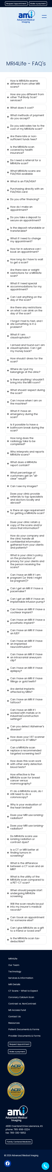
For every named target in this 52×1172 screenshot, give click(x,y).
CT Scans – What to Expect (23, 990)
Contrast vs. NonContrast (22, 1003)
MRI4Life (12, 958)
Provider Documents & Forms (24, 1035)
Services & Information (20, 978)
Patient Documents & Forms (23, 1029)
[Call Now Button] (45, 1166)
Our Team (13, 965)
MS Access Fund (17, 1010)
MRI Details (14, 984)
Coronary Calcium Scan (21, 997)
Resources (14, 1023)
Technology (14, 971)
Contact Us (14, 1016)
